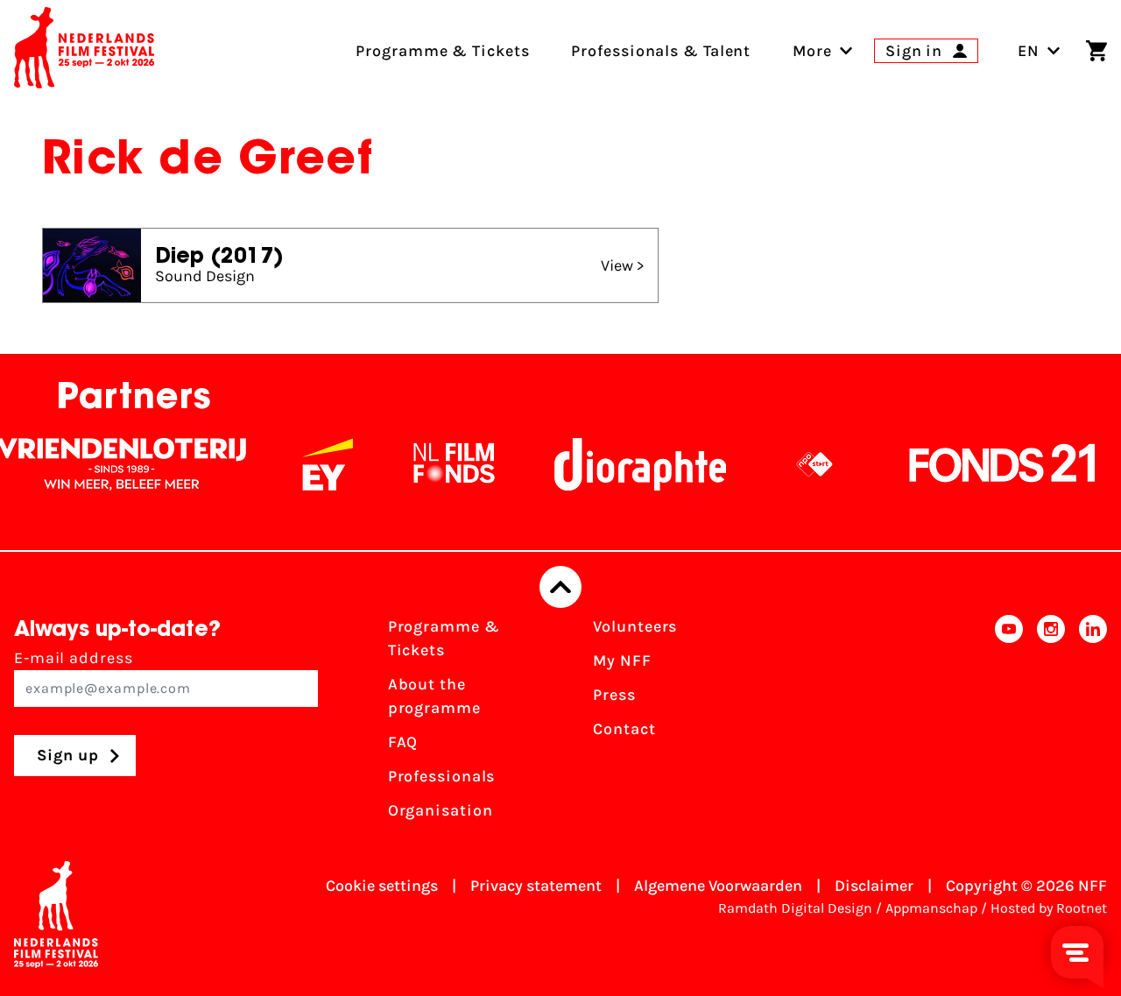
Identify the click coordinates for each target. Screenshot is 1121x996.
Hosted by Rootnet (1049, 908)
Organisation (440, 810)
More (812, 51)
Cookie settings (382, 885)
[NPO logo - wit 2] (802, 464)
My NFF (622, 660)
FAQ (403, 742)
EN (1029, 50)
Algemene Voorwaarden (718, 885)
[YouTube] (1009, 724)
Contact (624, 728)
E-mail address (73, 658)
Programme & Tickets (444, 638)
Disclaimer (874, 885)
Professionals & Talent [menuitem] (661, 51)
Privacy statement (536, 885)
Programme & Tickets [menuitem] (442, 51)
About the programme (434, 696)
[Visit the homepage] (84, 51)
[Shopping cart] (1096, 50)
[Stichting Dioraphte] (628, 464)
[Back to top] (560, 587)
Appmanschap (931, 908)
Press (614, 694)
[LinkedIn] (1093, 724)
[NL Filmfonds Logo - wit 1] (441, 464)
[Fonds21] (990, 464)
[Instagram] (1051, 724)
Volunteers (635, 626)
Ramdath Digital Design (795, 908)
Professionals (442, 776)
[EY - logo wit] (315, 464)
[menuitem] (812, 51)
